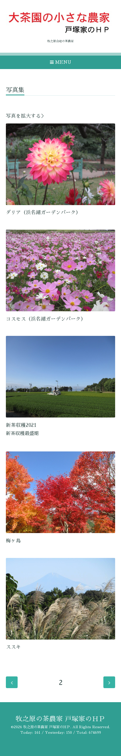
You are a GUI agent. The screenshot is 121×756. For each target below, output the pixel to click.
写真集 (15, 90)
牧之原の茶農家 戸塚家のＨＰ (60, 719)
